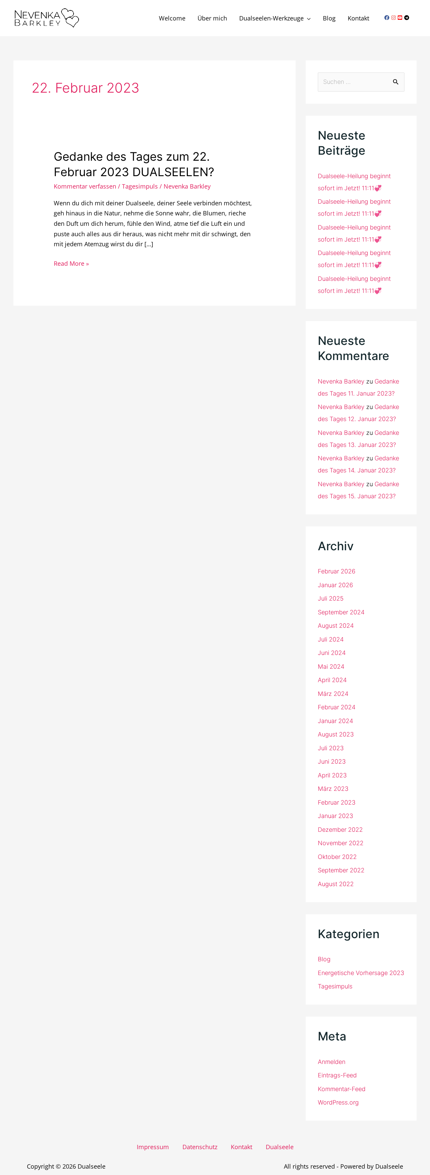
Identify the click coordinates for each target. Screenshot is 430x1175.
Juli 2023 (331, 748)
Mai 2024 (331, 666)
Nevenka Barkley (341, 381)
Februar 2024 (336, 707)
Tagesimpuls (140, 186)
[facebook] (387, 17)
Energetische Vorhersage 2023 (361, 972)
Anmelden (331, 1061)
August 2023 (336, 734)
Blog (324, 959)
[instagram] (394, 17)
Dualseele (280, 1147)
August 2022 (336, 883)
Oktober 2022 (337, 856)
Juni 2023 (332, 761)
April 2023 (332, 775)
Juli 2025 (331, 598)
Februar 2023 (336, 802)
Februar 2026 (336, 571)
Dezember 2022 (340, 829)
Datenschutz (199, 1147)
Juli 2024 (331, 639)
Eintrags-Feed (337, 1075)
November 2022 (340, 843)
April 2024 (332, 679)
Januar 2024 (335, 720)
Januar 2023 (335, 815)
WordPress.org (338, 1102)
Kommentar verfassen (85, 186)
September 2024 (341, 612)
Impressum (153, 1147)
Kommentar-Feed (342, 1088)
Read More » (71, 262)
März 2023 (333, 788)
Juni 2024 (332, 652)
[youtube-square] (400, 17)
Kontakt (241, 1147)
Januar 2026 (335, 585)
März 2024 (333, 693)
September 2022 (341, 870)
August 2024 (336, 625)
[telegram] (407, 17)
